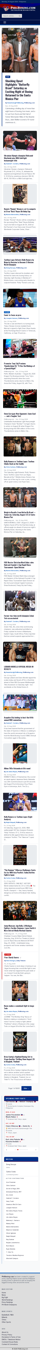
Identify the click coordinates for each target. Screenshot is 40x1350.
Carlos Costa (10, 878)
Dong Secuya (10, 268)
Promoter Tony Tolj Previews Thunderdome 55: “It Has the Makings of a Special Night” (19, 366)
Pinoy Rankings (7, 1302)
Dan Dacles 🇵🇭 (11, 1102)
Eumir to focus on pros (12, 315)
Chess (4, 1320)
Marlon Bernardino (12, 214)
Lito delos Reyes (11, 771)
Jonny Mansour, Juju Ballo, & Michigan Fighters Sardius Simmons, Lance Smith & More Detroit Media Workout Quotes (20, 928)
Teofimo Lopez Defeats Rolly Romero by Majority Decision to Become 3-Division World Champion (19, 262)
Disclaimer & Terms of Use (11, 1337)
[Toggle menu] (5, 22)
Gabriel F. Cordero (12, 164)
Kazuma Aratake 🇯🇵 (13, 1141)
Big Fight (5, 1297)
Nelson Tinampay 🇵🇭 (28, 1102)
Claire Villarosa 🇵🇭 (13, 1126)
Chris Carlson (10, 467)
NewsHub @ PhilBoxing (15, 103)
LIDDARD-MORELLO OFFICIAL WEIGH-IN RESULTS (18, 667)
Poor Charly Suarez (11, 957)
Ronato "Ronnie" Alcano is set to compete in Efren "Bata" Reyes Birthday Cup (20, 210)
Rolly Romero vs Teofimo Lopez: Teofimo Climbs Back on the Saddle (19, 462)
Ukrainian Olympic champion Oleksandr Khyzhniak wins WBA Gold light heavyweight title (18, 158)
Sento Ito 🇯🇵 (27, 1126)
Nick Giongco (11, 960)
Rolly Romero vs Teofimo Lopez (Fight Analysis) (18, 818)
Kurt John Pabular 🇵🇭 (14, 1139)
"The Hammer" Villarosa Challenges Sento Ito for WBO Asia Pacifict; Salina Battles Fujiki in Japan (20, 872)
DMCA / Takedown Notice (11, 1339)
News (4, 1295)
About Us (5, 1332)
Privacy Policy (7, 1335)
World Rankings (7, 1300)
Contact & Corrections (10, 1344)
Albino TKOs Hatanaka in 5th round (17, 768)
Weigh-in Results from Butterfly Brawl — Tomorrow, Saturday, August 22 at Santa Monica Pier (20, 515)
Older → (26, 1088)
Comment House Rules (10, 1342)
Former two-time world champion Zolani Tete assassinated (19, 617)
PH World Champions (9, 1305)
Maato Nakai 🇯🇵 (12, 1117)
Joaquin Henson (11, 318)
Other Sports (6, 1322)
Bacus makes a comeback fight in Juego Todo (19, 1007)
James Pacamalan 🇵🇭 (14, 1115)
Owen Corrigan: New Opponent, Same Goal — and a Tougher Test (20, 415)
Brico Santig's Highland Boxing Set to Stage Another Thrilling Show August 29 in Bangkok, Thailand (19, 1059)
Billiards (4, 1317)
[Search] (19, 16)
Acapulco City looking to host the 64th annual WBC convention (18, 718)
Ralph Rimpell (10, 822)
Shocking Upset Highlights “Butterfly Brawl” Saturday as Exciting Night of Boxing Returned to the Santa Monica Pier (19, 90)
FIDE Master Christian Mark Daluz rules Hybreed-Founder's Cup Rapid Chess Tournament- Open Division (19, 565)
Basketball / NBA (8, 1315)
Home (4, 1293)
